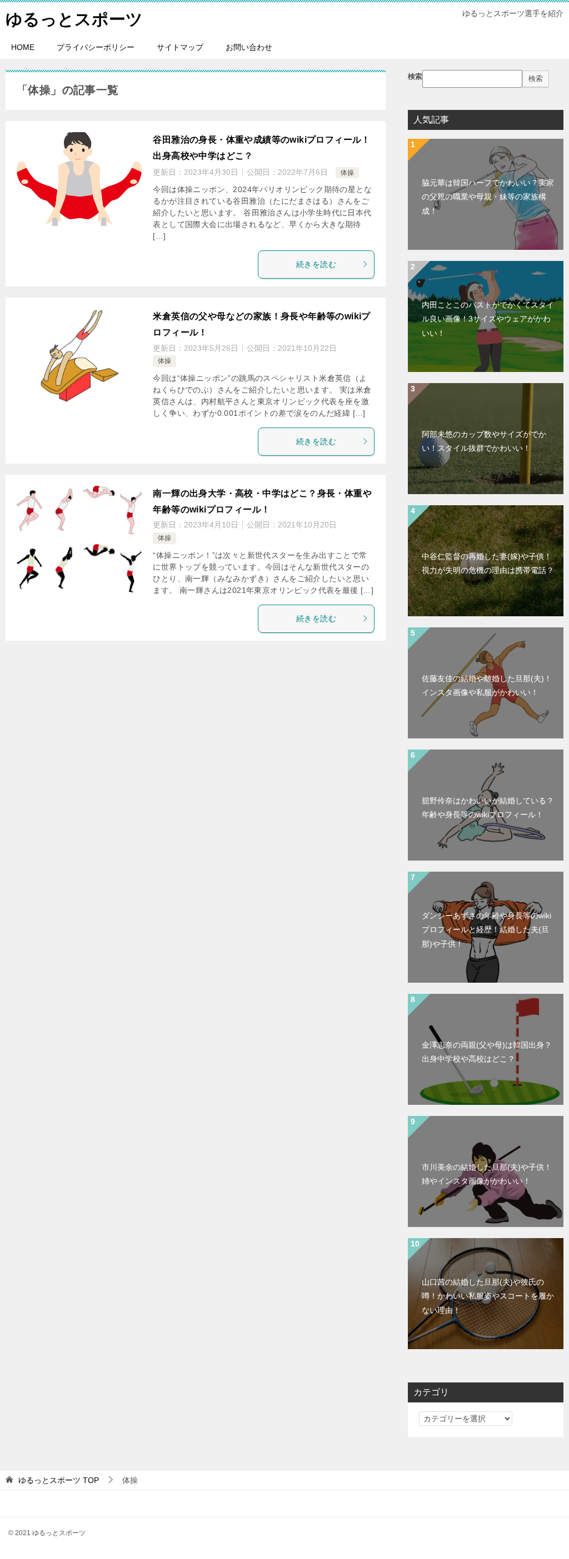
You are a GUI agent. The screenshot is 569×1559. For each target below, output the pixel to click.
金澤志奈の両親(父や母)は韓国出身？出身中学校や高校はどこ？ (487, 1051)
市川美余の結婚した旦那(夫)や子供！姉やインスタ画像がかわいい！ (487, 1174)
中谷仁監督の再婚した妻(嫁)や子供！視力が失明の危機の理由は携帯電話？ (488, 563)
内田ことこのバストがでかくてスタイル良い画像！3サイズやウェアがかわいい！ (488, 318)
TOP (58, 1480)
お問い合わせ (249, 47)
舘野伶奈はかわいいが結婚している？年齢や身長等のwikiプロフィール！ (488, 807)
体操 (347, 173)
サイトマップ (180, 47)
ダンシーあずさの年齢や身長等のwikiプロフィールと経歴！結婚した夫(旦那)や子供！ (486, 929)
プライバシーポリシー (95, 47)
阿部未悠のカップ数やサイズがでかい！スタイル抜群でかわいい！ (484, 441)
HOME (22, 47)
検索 (415, 77)
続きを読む (316, 264)
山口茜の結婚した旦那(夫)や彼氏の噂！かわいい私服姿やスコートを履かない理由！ (488, 1296)
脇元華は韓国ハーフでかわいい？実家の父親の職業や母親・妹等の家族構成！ (488, 196)
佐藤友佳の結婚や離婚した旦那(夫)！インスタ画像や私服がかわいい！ (487, 685)
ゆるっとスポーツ (74, 19)
